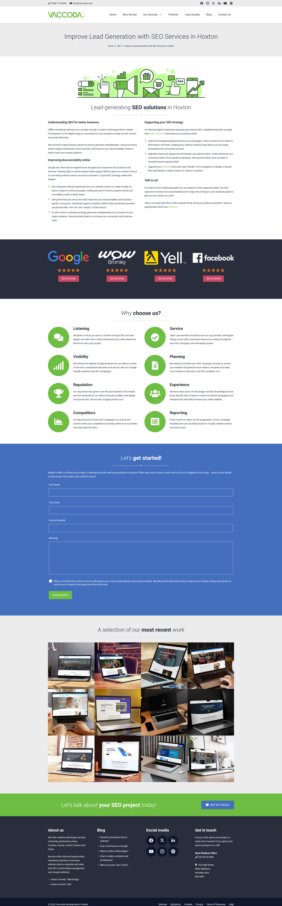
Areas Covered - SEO (61, 884)
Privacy (199, 904)
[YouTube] (225, 3)
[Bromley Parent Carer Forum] (71, 712)
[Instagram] (208, 3)
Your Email (55, 502)
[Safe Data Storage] (211, 712)
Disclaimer (175, 904)
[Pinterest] (231, 3)
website (166, 166)
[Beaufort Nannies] (164, 665)
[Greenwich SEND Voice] (117, 665)
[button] (159, 15)
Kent (74, 841)
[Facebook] (202, 3)
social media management (71, 868)
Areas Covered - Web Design (65, 879)
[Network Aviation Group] (164, 759)
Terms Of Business (216, 904)
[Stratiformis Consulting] (71, 665)
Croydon (52, 845)
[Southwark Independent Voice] (211, 665)
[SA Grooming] (164, 712)
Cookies (188, 904)
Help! (231, 904)
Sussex (77, 845)
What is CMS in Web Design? (114, 851)
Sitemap (163, 904)
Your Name (55, 484)
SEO (55, 868)
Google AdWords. (61, 872)
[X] (213, 3)
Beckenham (65, 841)
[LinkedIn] (219, 3)
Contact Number (58, 520)
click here (173, 207)
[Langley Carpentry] (211, 759)
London (69, 845)
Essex (51, 849)
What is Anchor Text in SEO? (114, 865)
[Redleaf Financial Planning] (71, 759)
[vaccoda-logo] (66, 15)
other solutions (156, 133)
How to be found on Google (114, 846)
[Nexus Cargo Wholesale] (117, 759)
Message (54, 538)
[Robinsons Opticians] (117, 712)
